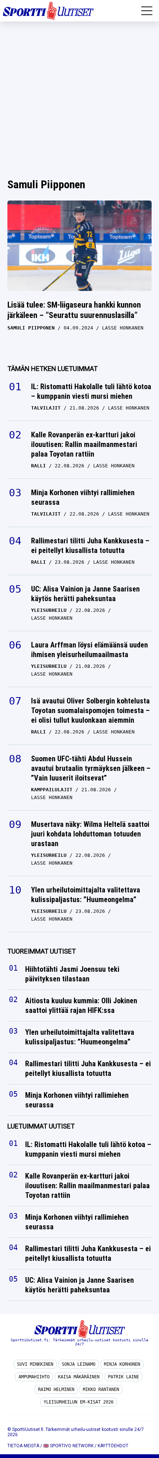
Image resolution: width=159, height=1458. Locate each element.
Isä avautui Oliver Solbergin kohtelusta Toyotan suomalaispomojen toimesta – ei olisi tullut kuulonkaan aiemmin (90, 710)
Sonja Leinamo (78, 1364)
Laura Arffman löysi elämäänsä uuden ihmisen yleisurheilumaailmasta (89, 649)
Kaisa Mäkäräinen (78, 1376)
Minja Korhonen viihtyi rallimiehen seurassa (83, 497)
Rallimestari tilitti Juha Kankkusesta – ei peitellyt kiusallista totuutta (90, 545)
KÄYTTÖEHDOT (113, 1445)
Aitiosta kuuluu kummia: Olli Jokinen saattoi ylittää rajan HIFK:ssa (81, 1006)
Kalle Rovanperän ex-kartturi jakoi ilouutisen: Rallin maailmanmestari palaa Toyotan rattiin (84, 444)
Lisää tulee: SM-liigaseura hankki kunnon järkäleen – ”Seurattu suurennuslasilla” (74, 310)
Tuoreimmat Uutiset (41, 951)
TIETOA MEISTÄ (23, 1445)
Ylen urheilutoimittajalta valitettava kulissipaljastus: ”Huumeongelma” (85, 894)
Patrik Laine (123, 1376)
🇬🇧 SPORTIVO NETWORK (68, 1445)
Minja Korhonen (122, 1364)
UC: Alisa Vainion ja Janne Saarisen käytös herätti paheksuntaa (85, 593)
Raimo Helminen (56, 1389)
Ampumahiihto (34, 1376)
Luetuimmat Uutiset (41, 1126)
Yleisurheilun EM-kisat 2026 (79, 1402)
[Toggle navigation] (147, 10)
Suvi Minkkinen (35, 1364)
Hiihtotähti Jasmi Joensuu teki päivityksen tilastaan (72, 974)
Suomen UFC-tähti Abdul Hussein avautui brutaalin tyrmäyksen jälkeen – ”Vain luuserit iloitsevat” (90, 768)
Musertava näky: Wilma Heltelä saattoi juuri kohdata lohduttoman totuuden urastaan (90, 834)
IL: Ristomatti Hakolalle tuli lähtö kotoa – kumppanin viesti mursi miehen (91, 391)
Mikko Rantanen (101, 1389)
